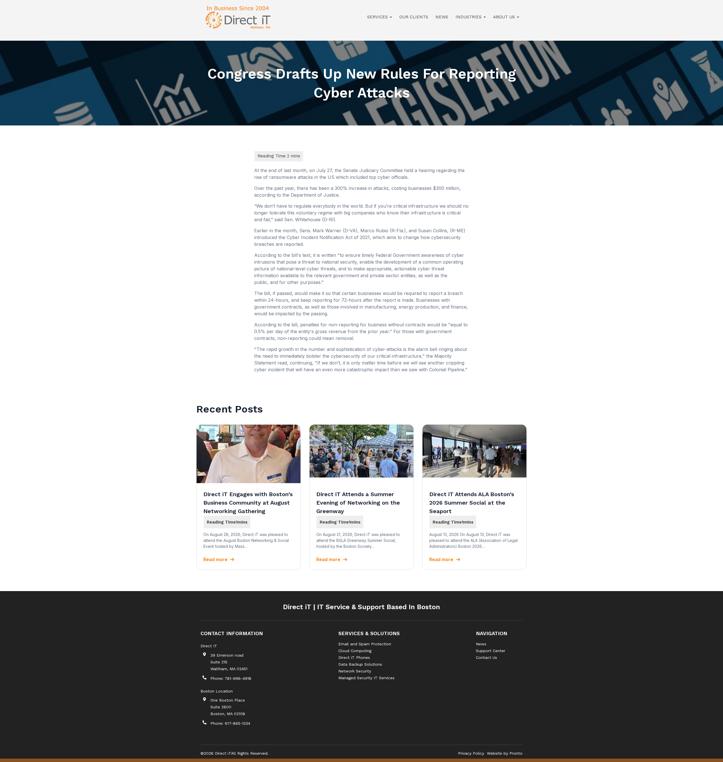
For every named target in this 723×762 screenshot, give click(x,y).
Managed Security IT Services (366, 678)
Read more (215, 559)
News (441, 16)
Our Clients (413, 16)
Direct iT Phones (354, 657)
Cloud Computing (354, 650)
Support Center (490, 650)
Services (378, 16)
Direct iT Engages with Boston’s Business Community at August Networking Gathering (248, 502)
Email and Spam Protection (364, 644)
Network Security (354, 671)
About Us (504, 16)
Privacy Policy (471, 753)
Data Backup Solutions (360, 664)
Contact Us (486, 657)
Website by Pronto (504, 753)
